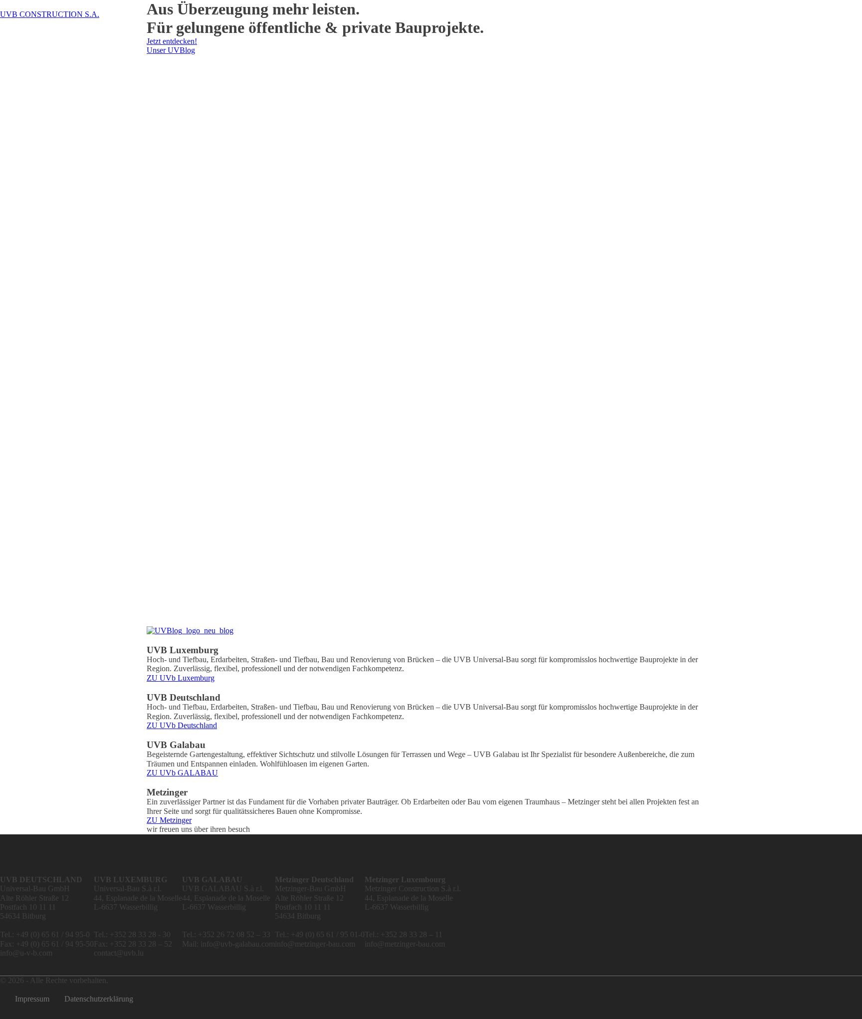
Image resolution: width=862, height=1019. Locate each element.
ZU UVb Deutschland (182, 725)
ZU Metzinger (169, 820)
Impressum (32, 999)
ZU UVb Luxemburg (181, 678)
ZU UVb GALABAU (182, 772)
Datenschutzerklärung (98, 999)
